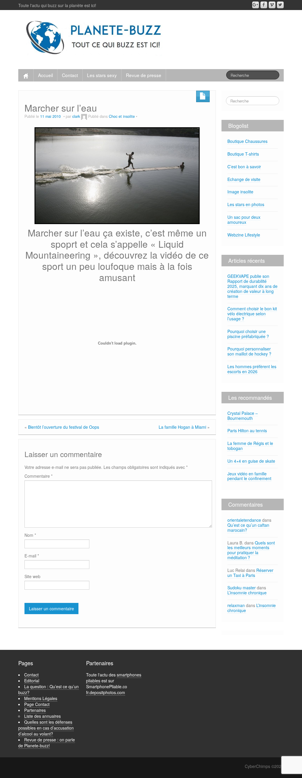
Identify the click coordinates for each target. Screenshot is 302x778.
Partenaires (35, 710)
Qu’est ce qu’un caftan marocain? (248, 527)
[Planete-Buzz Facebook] (263, 4)
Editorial (31, 681)
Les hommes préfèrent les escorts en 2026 (251, 368)
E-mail (31, 556)
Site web (32, 576)
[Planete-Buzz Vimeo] (272, 4)
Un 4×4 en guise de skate (251, 461)
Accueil (45, 75)
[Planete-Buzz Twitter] (280, 4)
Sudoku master (241, 588)
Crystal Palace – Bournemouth (242, 415)
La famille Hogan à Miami (182, 427)
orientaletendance (244, 520)
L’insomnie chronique (247, 593)
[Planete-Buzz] (94, 38)
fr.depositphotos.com (105, 692)
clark (76, 116)
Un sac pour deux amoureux (243, 219)
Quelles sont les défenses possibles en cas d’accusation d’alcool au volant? (46, 728)
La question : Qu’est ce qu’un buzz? (48, 689)
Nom (30, 535)
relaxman (236, 605)
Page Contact (37, 704)
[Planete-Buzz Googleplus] (255, 4)
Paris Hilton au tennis (247, 430)
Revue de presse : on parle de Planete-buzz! (46, 742)
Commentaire (38, 476)
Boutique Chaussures (247, 141)
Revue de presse (143, 75)
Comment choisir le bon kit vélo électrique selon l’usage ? (252, 314)
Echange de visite (243, 179)
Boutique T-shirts (243, 154)
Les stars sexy (102, 75)
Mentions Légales (40, 698)
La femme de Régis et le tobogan (250, 445)
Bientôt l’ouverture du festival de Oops (63, 427)
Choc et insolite (122, 116)
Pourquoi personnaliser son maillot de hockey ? (249, 351)
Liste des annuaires (42, 716)
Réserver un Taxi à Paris (250, 572)
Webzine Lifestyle (243, 235)
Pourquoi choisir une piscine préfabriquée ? (248, 333)
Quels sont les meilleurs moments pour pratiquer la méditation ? (251, 550)
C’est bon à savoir (244, 166)
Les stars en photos (245, 204)
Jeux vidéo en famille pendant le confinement (249, 476)
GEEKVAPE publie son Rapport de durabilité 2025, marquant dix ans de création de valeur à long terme (252, 286)
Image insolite (240, 192)
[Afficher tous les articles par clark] (84, 116)
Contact (70, 75)
